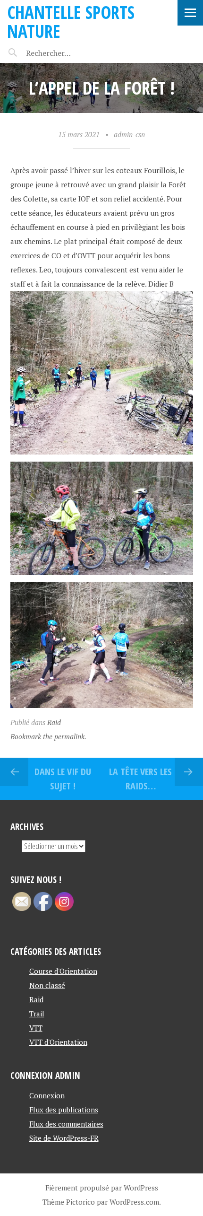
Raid (54, 722)
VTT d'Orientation (58, 1042)
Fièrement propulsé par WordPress (101, 1187)
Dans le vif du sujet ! (62, 778)
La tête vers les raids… (140, 778)
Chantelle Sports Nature (71, 21)
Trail (36, 1013)
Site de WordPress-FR (64, 1138)
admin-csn (129, 134)
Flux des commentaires (66, 1124)
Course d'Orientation (63, 971)
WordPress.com (134, 1202)
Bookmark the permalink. (48, 736)
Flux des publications (63, 1109)
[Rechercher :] (65, 53)
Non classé (47, 985)
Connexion (47, 1095)
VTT (35, 1027)
